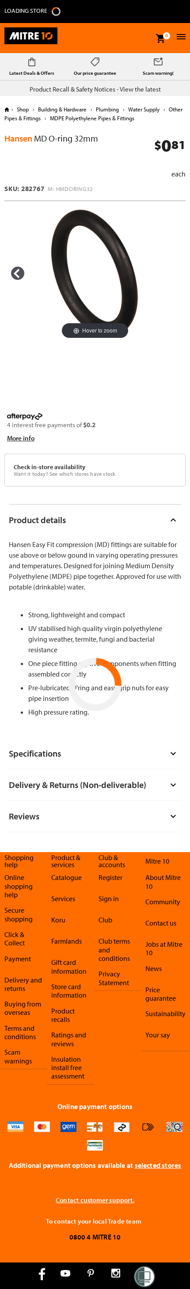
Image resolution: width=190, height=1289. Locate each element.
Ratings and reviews (68, 1039)
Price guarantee (160, 993)
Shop (22, 109)
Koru (58, 919)
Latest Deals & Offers (31, 73)
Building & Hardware (62, 109)
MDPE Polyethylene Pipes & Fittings (91, 118)
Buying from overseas (22, 1008)
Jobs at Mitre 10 (163, 948)
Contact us (160, 922)
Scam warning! (158, 73)
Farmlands (66, 941)
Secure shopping (18, 914)
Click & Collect (14, 938)
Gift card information (69, 966)
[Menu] (180, 37)
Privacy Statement (114, 978)
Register (110, 877)
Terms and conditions (20, 1032)
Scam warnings (18, 1056)
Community (162, 901)
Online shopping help (18, 886)
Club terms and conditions (114, 950)
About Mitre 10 (163, 881)
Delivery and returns (23, 984)
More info (20, 438)
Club (105, 919)
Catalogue (66, 877)
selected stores (158, 1165)
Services (63, 898)
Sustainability (165, 1013)
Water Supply (144, 109)
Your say (157, 1034)
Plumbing (107, 109)
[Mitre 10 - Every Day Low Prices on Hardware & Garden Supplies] (30, 38)
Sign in (109, 898)
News (153, 968)
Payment (17, 958)
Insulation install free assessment (67, 1068)
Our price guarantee (95, 73)
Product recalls (63, 1015)
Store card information (69, 990)
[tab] (95, 519)
